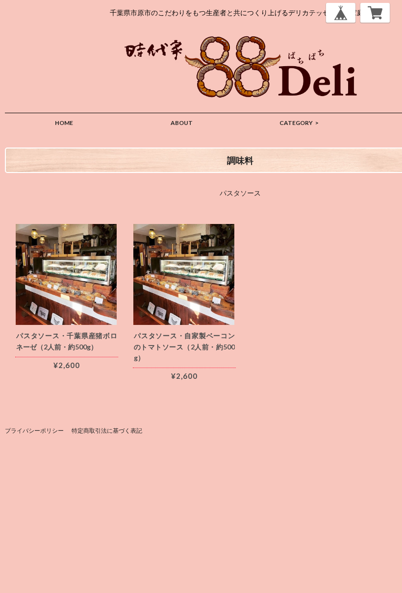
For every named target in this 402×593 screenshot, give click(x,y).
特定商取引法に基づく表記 (107, 430)
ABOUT (182, 122)
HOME (64, 122)
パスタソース (240, 193)
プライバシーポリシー (34, 430)
